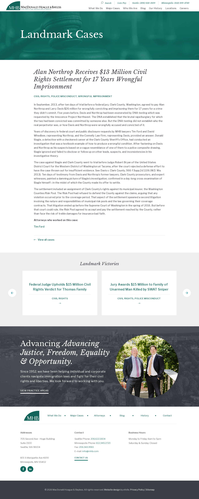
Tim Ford (39, 226)
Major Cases (113, 8)
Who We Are (130, 8)
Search (108, 3)
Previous (12, 293)
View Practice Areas (34, 390)
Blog (143, 8)
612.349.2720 (103, 443)
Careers (184, 8)
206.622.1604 (98, 438)
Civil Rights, (42, 96)
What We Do (96, 8)
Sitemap (150, 489)
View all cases (45, 239)
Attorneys (99, 415)
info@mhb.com (90, 451)
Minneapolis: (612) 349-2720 (175, 3)
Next (187, 293)
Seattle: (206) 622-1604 (143, 3)
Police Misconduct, (64, 96)
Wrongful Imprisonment (95, 96)
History (145, 415)
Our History (155, 8)
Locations (171, 8)
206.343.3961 (86, 447)
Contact (167, 415)
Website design (112, 489)
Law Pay (122, 3)
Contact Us (81, 458)
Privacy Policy (137, 489)
